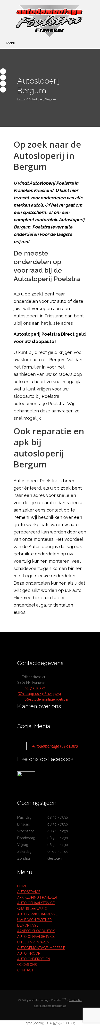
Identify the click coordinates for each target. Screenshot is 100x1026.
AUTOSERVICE (28, 892)
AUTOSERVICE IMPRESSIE (37, 914)
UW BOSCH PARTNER (34, 920)
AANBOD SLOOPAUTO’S (36, 931)
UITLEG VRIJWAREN (33, 942)
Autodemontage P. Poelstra (55, 746)
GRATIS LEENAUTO (32, 909)
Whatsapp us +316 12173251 (39, 694)
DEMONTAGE (27, 925)
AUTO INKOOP (28, 953)
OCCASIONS (27, 965)
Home (21, 99)
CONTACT (25, 970)
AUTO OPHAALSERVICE (36, 903)
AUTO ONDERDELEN (33, 959)
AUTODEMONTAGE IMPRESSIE (41, 948)
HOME (22, 886)
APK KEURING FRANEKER (37, 897)
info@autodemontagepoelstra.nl (45, 699)
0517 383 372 (35, 688)
